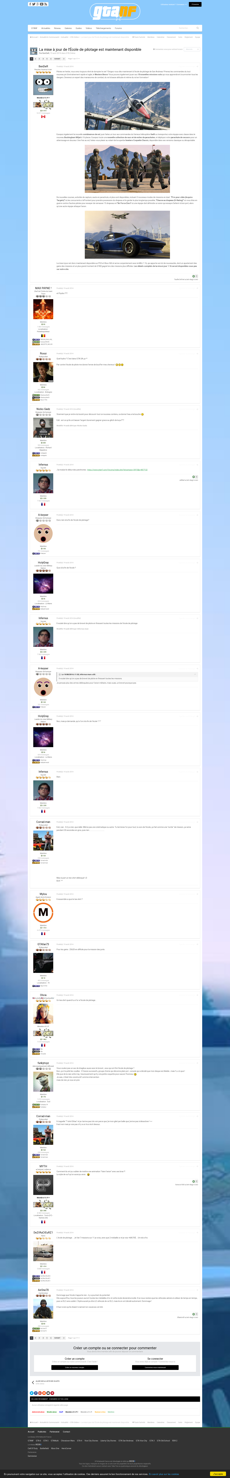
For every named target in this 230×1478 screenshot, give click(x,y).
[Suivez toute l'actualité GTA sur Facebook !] (30, 3)
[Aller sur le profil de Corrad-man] (43, 841)
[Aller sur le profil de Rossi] (43, 372)
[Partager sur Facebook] (36, 1393)
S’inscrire (195, 4)
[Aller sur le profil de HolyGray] (43, 584)
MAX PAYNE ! (43, 288)
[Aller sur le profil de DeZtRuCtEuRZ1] (43, 1251)
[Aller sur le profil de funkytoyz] (43, 1082)
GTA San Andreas (126, 1441)
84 (44, 387)
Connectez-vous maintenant (155, 1367)
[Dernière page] (64, 59)
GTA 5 (45, 1441)
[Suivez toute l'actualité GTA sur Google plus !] (38, 3)
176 (44, 1097)
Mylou (43, 894)
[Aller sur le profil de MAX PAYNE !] (43, 309)
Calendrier (160, 37)
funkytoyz (43, 1063)
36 (44, 599)
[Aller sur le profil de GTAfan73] (43, 963)
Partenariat (54, 1432)
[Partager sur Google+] (40, 1393)
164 (44, 856)
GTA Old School (163, 1441)
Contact (66, 1432)
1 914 (44, 928)
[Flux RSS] (46, 3)
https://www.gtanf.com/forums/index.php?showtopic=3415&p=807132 (117, 470)
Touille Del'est (179, 279)
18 (44, 978)
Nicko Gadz (43, 409)
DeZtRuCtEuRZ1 (43, 1232)
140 (44, 549)
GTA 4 (79, 1441)
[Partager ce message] (197, 66)
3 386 (44, 1211)
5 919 (44, 111)
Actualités (45, 28)
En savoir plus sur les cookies (164, 1474)
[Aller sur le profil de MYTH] (43, 1185)
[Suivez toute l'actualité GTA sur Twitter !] (34, 3)
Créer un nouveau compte (74, 1367)
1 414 (44, 1266)
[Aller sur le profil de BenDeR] (33, 51)
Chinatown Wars (68, 1441)
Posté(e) (65, 66)
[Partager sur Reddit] (44, 1393)
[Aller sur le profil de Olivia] (43, 1014)
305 (44, 443)
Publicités (42, 1432)
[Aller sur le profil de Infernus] (43, 483)
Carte (180, 37)
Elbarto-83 (181, 1317)
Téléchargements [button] (103, 28)
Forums (118, 28)
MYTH (43, 1166)
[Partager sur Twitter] (32, 1393)
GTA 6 (38, 1441)
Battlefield (44, 1448)
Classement (171, 37)
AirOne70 (43, 1290)
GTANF (34, 28)
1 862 (44, 1039)
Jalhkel (182, 480)
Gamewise (32, 1456)
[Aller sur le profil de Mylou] (43, 913)
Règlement (189, 37)
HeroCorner (66, 1448)
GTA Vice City (141, 1441)
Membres (150, 37)
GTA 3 (152, 1441)
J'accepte (218, 1473)
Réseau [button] (57, 28)
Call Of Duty (33, 1448)
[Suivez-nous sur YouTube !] (42, 3)
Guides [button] (79, 28)
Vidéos (89, 28)
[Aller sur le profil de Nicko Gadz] (43, 428)
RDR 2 (174, 1441)
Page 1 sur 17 (73, 59)
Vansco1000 (180, 1185)
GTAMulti (55, 1441)
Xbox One (55, 1448)
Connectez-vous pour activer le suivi (169, 49)
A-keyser (43, 514)
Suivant (57, 59)
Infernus (43, 464)
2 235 (44, 498)
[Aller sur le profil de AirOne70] (43, 1309)
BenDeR (45, 53)
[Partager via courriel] (48, 1393)
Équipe (197, 37)
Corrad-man (43, 821)
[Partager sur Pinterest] (52, 1393)
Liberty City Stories (108, 1441)
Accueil (31, 1432)
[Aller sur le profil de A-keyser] (43, 533)
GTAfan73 (43, 944)
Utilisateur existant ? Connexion (173, 4)
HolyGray (43, 562)
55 (44, 324)
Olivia (43, 995)
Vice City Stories (91, 1441)
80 (44, 1324)
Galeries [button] (68, 28)
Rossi (43, 353)
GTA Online (70, 53)
